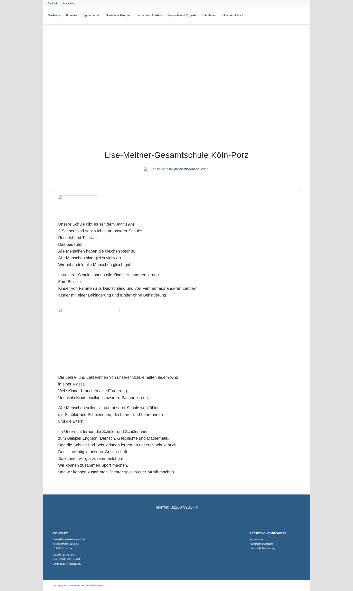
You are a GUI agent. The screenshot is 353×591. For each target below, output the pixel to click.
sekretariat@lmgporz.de (67, 563)
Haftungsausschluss (261, 543)
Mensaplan (68, 3)
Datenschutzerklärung (262, 548)
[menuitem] (54, 3)
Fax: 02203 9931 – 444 (66, 559)
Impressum (256, 539)
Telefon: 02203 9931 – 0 (67, 554)
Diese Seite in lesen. (180, 169)
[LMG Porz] (285, 15)
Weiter (306, 82)
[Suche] (250, 15)
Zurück (46, 82)
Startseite (53, 3)
